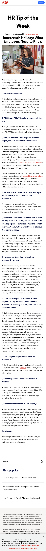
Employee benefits (31, 34)
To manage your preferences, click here (23, 548)
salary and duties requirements (31, 162)
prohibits (23, 368)
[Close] (43, 536)
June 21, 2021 (18, 34)
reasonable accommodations (33, 176)
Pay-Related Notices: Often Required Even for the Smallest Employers (21, 487)
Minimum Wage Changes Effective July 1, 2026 (20, 478)
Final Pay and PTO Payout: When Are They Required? (21, 498)
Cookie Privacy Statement (30, 545)
